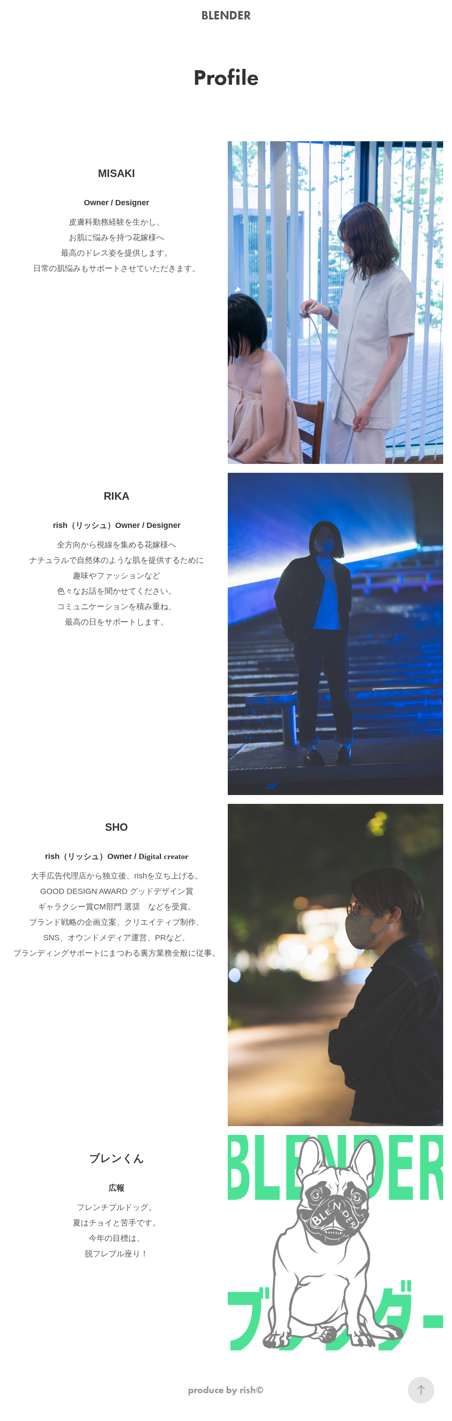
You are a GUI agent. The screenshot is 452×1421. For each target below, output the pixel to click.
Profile (27, 15)
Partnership (33, 26)
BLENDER (226, 15)
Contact (75, 26)
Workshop (68, 15)
